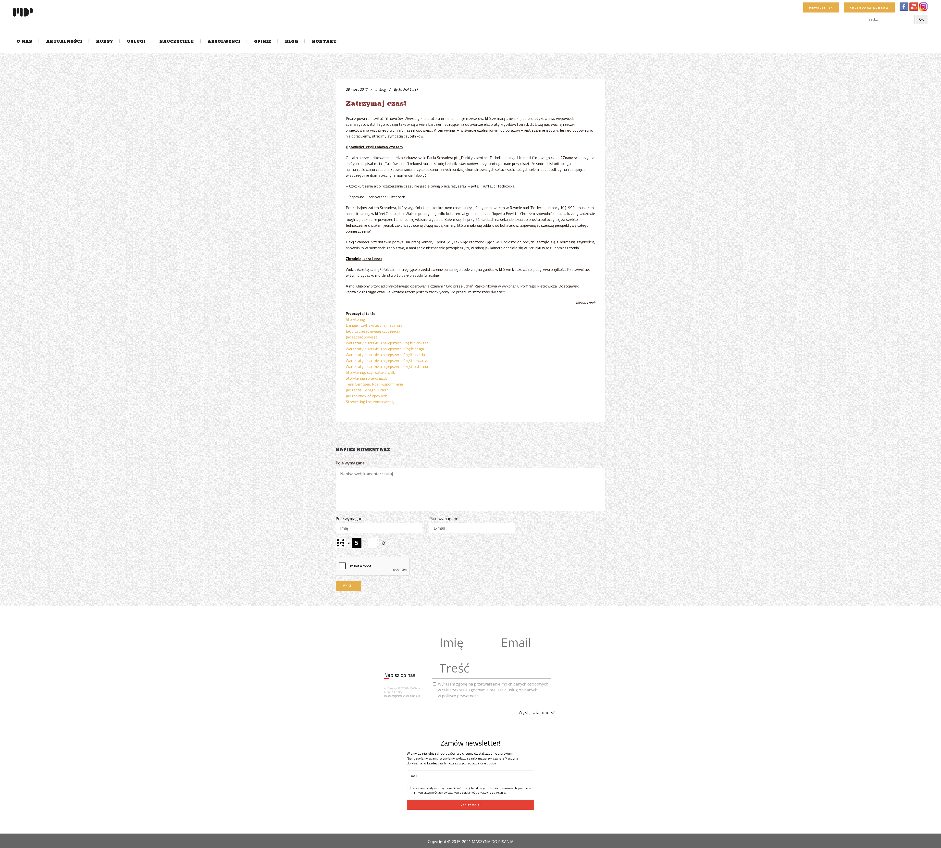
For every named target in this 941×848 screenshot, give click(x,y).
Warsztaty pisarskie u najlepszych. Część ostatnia (387, 366)
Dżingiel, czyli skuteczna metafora (374, 325)
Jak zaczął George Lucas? (367, 390)
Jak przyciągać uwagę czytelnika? (373, 331)
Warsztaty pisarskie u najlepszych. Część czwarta (386, 360)
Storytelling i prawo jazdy (367, 378)
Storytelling (355, 319)
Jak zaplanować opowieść (366, 396)
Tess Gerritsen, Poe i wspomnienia (374, 384)
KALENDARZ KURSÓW (869, 7)
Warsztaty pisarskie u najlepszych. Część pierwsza (387, 343)
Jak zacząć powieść (361, 337)
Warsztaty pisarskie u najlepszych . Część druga (385, 349)
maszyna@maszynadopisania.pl (402, 696)
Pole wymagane (350, 463)
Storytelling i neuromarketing (370, 402)
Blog (382, 89)
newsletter (821, 7)
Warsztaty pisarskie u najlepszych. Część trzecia (385, 355)
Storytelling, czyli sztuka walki (371, 372)
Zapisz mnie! (471, 804)
